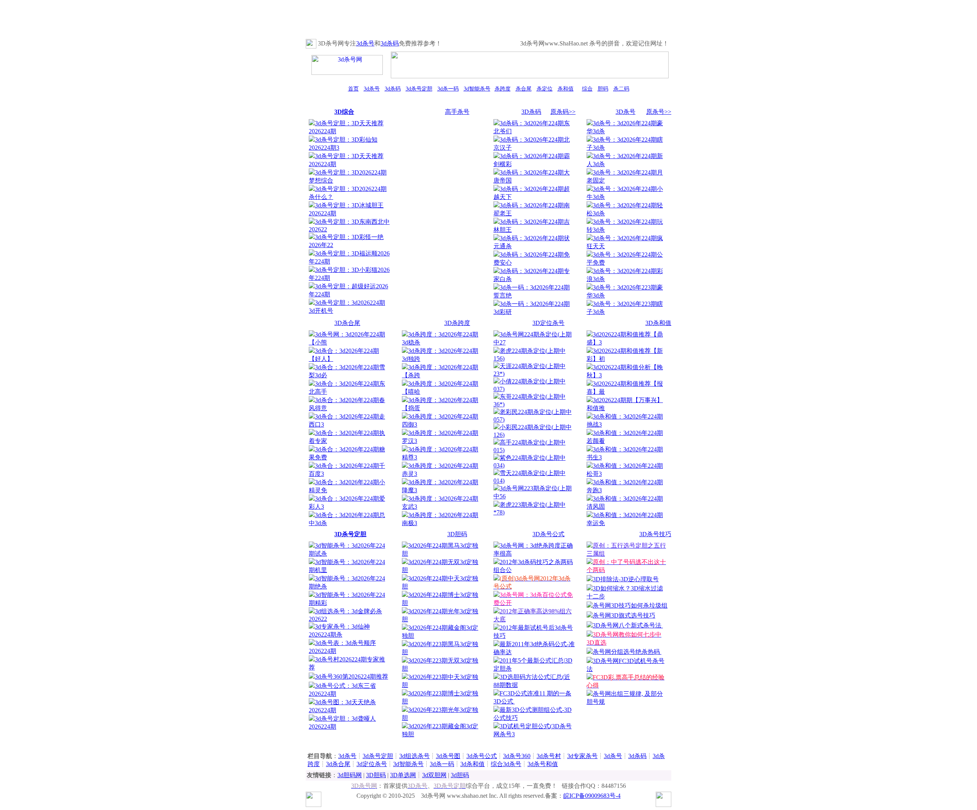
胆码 (603, 89)
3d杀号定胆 (419, 89)
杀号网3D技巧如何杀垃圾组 (630, 605)
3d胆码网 (349, 775)
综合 (587, 89)
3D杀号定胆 (350, 534)
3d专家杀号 (582, 756)
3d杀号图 (448, 756)
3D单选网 (403, 775)
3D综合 (344, 111)
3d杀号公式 (481, 756)
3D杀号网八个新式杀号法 (628, 625)
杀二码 (621, 89)
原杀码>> (563, 111)
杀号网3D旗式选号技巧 (624, 615)
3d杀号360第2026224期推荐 (351, 676)
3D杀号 (625, 111)
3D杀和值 (658, 323)
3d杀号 (365, 43)
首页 (353, 89)
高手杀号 (457, 111)
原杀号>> (658, 111)
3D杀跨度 (457, 323)
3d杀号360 (516, 756)
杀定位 (545, 89)
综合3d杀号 (506, 764)
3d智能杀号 (477, 89)
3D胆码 (457, 534)
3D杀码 (531, 111)
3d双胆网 (434, 775)
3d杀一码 (448, 89)
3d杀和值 (472, 764)
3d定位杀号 (371, 764)
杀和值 (566, 89)
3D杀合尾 (347, 323)
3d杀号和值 (542, 764)
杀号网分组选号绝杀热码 (627, 651)
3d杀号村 (549, 756)
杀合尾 (524, 89)
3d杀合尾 (338, 764)
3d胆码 (460, 775)
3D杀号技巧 (655, 534)
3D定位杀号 (548, 323)
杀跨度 (503, 89)
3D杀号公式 (548, 534)
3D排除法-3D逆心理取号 (626, 579)
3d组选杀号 (414, 756)
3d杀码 (389, 43)
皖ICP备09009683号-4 (592, 795)
